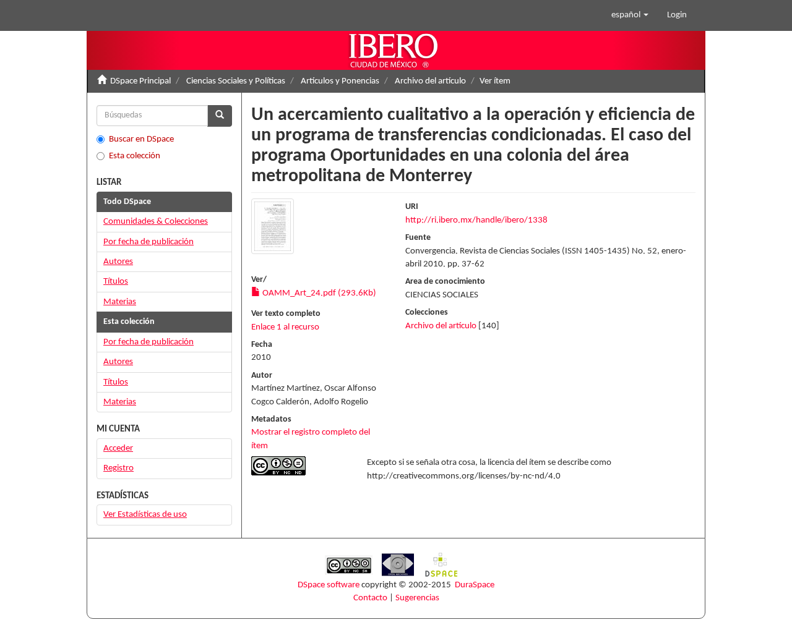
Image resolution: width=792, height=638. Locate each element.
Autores (118, 261)
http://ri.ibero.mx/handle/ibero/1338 (476, 220)
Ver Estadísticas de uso (145, 514)
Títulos (115, 281)
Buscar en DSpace (141, 139)
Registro (118, 468)
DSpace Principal (140, 81)
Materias (119, 302)
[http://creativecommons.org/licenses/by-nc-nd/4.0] (299, 465)
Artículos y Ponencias (340, 81)
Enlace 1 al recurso (285, 327)
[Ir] (219, 116)
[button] (630, 15)
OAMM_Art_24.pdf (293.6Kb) (318, 293)
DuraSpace (474, 585)
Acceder (118, 448)
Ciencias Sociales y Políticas (235, 81)
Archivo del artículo (430, 81)
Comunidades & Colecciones (155, 221)
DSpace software (328, 585)
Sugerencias (417, 598)
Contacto (370, 598)
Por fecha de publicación (148, 242)
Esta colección (134, 156)
